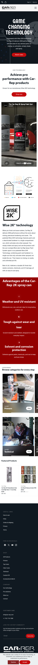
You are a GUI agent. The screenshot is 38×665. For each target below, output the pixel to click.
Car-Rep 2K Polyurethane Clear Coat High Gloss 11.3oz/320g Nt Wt (9, 489)
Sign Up (35, 2)
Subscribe (30, 636)
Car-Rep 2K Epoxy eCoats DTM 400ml (28, 488)
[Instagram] (16, 545)
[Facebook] (5, 545)
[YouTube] (12, 545)
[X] (8, 545)
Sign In (29, 2)
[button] (6, 2)
